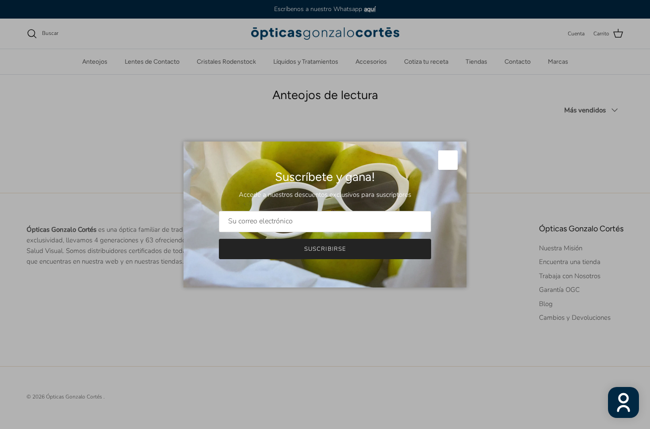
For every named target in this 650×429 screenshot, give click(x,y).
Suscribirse (324, 249)
